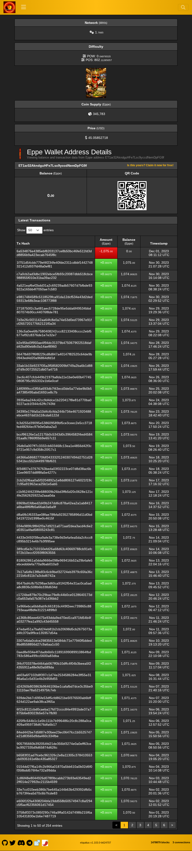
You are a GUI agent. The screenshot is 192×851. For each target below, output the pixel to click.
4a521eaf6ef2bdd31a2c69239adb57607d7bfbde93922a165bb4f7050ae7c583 (54, 287)
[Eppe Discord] (21, 843)
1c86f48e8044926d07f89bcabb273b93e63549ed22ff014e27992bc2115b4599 (54, 780)
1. (99, 32)
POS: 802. (99, 60)
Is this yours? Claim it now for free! (150, 165)
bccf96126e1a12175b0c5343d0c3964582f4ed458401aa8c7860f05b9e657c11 (54, 436)
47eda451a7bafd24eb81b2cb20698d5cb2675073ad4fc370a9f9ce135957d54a (54, 631)
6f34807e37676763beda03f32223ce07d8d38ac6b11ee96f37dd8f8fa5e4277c (54, 470)
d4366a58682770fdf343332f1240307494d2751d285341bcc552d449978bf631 (54, 459)
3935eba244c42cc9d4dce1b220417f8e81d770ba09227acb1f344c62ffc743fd (54, 402)
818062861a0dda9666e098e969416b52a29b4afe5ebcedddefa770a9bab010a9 (54, 562)
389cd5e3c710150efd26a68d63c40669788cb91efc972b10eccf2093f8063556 (54, 551)
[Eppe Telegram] (29, 843)
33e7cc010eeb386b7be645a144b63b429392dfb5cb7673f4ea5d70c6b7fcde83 (54, 791)
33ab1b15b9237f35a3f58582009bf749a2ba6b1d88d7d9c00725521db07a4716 (54, 367)
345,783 (99, 114)
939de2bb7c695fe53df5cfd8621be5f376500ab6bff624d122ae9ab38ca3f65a (54, 699)
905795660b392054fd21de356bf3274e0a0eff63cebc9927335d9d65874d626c (54, 745)
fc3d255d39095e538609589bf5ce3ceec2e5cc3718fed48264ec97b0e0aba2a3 (54, 425)
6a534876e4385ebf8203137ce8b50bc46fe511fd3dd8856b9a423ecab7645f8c (54, 253)
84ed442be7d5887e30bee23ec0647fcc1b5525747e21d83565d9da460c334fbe (54, 734)
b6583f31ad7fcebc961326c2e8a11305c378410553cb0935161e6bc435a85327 (54, 757)
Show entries (35, 230)
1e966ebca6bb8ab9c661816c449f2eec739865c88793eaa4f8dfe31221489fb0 (54, 608)
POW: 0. (99, 56)
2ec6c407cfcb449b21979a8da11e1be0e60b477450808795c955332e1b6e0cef (54, 379)
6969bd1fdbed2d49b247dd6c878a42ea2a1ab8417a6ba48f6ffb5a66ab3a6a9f (54, 505)
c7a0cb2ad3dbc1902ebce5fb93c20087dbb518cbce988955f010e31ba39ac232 (55, 276)
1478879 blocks (160, 842)
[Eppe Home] (9, 7)
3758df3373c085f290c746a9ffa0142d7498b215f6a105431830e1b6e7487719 (54, 814)
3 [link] (140, 825)
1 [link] (124, 825)
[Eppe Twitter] (12, 843)
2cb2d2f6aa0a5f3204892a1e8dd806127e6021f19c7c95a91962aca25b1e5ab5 (54, 482)
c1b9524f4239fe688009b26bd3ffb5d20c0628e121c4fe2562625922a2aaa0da (55, 493)
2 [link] (132, 825)
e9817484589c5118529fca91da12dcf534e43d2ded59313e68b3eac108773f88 (54, 299)
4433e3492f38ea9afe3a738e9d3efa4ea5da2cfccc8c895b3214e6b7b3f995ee (54, 539)
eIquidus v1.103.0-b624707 (95, 842)
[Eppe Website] (37, 843)
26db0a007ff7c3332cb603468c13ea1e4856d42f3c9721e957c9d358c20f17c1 (54, 447)
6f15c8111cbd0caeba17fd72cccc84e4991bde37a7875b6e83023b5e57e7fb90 (54, 711)
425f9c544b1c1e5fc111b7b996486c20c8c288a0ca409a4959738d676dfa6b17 (54, 722)
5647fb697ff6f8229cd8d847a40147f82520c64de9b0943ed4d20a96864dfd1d (54, 356)
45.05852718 (98, 138)
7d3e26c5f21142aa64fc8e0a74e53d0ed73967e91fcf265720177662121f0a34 (54, 321)
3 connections (181, 842)
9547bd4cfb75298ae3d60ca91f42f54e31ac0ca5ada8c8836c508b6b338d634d (54, 585)
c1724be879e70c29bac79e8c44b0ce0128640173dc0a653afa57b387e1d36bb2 (54, 596)
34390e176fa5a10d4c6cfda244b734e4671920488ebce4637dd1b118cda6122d (54, 413)
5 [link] (156, 825)
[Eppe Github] (4, 843)
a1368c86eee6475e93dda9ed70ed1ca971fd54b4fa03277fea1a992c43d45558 (54, 619)
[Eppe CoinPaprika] (44, 843)
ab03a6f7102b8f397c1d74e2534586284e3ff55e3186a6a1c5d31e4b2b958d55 (54, 677)
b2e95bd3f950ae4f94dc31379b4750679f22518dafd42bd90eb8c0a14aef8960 (54, 344)
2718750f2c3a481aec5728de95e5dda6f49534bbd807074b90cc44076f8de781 (54, 310)
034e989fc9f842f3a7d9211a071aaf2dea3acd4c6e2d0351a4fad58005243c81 (54, 528)
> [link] (172, 825)
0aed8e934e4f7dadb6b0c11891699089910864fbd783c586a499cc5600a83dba (54, 654)
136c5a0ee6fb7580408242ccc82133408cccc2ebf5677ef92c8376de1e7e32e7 (54, 333)
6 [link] (164, 825)
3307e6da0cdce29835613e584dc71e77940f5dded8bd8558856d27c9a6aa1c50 (54, 642)
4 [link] (148, 825)
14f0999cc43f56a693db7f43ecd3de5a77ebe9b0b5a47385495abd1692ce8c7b (54, 390)
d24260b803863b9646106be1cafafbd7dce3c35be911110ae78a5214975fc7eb (55, 688)
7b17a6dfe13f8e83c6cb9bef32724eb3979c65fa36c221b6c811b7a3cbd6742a (54, 573)
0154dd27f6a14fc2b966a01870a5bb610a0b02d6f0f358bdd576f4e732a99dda (54, 768)
